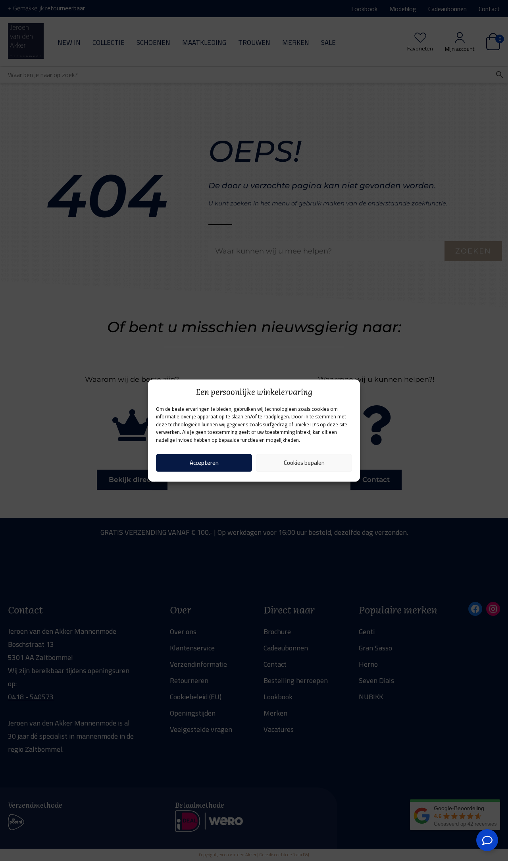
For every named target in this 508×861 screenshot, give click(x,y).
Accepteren (204, 462)
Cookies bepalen (304, 462)
